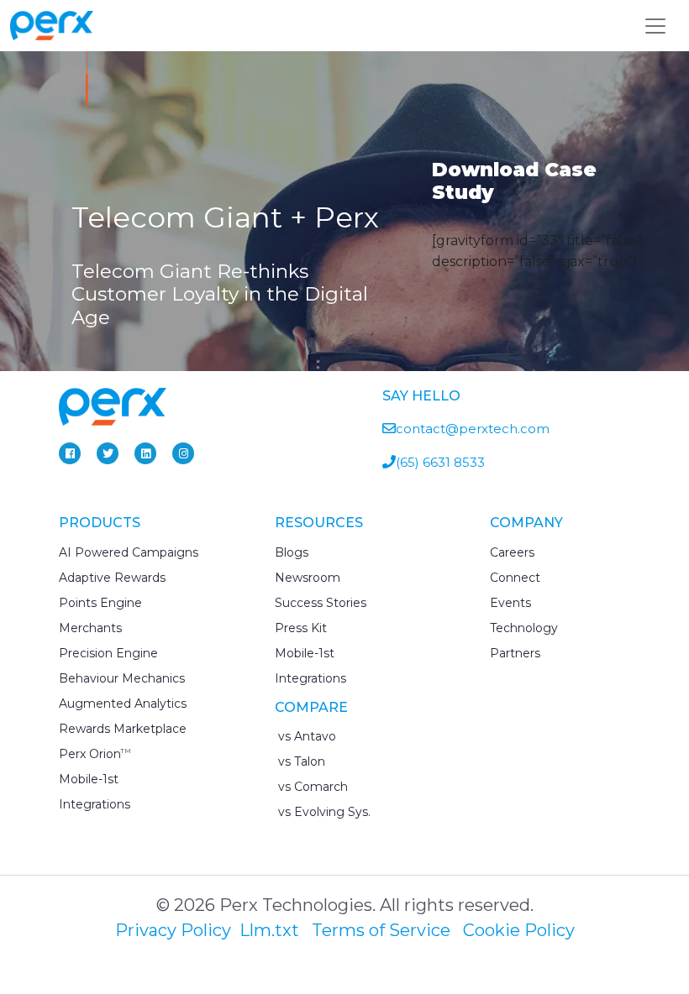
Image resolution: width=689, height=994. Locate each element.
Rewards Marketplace (123, 728)
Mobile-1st (88, 779)
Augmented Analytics (123, 703)
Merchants (90, 628)
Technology (524, 628)
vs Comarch (311, 786)
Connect (515, 577)
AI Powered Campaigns (128, 552)
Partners (515, 653)
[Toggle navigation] (655, 26)
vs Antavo (305, 736)
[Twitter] (107, 453)
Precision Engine (108, 653)
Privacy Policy (173, 930)
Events (510, 602)
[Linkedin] (145, 453)
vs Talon (300, 761)
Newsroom (307, 577)
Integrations (94, 804)
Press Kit (301, 628)
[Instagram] (183, 453)
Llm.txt (269, 930)
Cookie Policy (519, 930)
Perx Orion (95, 753)
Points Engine (100, 602)
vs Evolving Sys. (323, 811)
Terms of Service (381, 930)
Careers (512, 552)
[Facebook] (70, 453)
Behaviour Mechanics (122, 678)
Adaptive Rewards (112, 577)
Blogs (291, 552)
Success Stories (320, 602)
